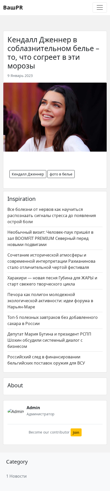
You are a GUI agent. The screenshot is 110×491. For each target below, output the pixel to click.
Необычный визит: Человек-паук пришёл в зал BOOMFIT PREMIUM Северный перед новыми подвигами (50, 238)
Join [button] (76, 432)
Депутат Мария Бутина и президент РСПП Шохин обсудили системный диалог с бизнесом (49, 340)
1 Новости (16, 476)
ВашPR (13, 7)
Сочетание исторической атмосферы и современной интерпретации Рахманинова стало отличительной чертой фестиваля (51, 261)
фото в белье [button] (61, 174)
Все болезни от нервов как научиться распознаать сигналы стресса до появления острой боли (51, 215)
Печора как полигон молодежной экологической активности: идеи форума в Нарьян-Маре (50, 301)
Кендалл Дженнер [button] (28, 174)
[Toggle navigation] (100, 7)
